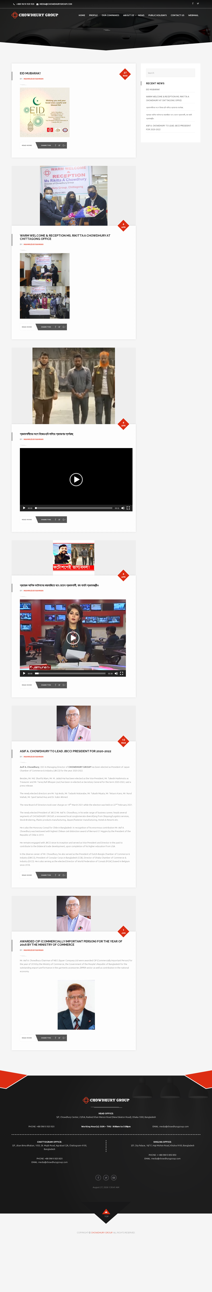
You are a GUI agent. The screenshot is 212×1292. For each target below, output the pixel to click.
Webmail (193, 15)
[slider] (73, 508)
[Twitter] (59, 145)
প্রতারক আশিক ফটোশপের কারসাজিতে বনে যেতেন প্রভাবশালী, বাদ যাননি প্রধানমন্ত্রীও (59, 585)
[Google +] (64, 145)
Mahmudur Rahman (33, 79)
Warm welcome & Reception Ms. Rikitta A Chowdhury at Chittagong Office (65, 237)
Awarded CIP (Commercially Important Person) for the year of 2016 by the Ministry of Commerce (71, 943)
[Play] (24, 508)
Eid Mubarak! (30, 73)
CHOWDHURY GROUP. (102, 1232)
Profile (93, 15)
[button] (76, 479)
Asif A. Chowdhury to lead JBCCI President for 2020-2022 (65, 751)
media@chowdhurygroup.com (56, 4)
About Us (128, 15)
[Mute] (123, 508)
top (106, 1216)
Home (82, 15)
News (141, 15)
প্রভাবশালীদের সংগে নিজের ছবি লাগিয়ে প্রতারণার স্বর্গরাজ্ (46, 434)
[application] (76, 479)
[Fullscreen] (128, 508)
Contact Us (177, 15)
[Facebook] (55, 145)
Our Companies (110, 15)
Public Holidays (157, 15)
